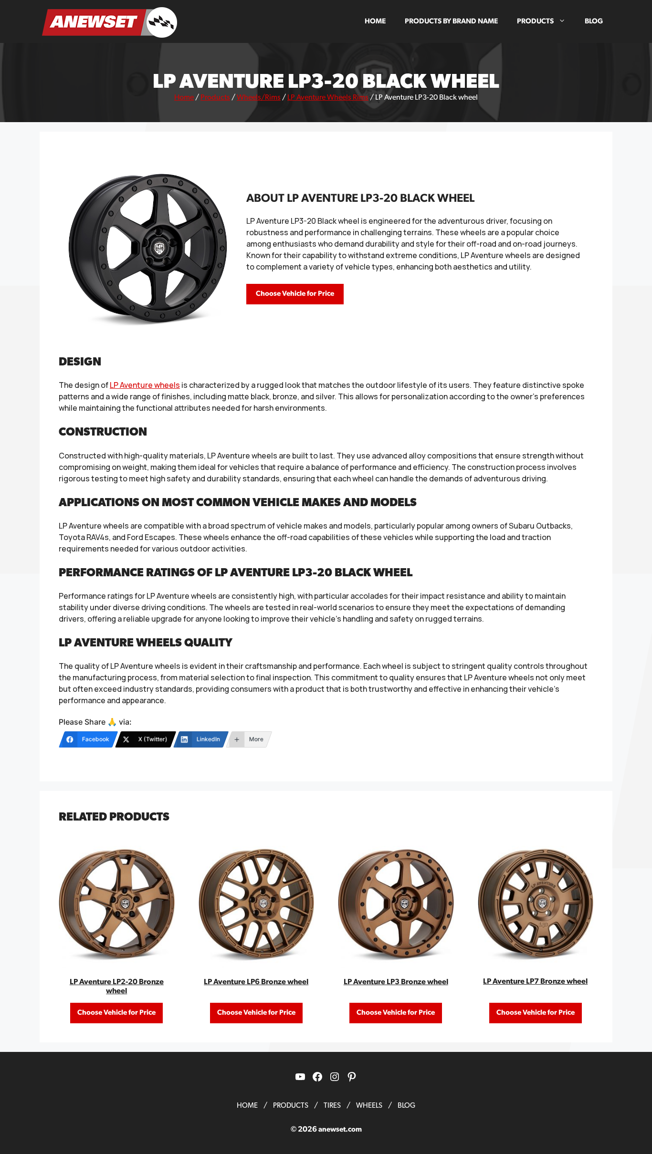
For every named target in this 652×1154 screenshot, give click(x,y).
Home (375, 21)
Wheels (369, 1105)
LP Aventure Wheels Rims (327, 97)
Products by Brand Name (451, 21)
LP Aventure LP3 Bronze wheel (396, 982)
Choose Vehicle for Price (295, 293)
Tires (332, 1105)
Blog (594, 21)
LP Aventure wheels (145, 385)
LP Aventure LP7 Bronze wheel (535, 981)
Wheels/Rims (259, 97)
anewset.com (340, 1129)
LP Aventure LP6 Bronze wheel (256, 982)
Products (535, 21)
